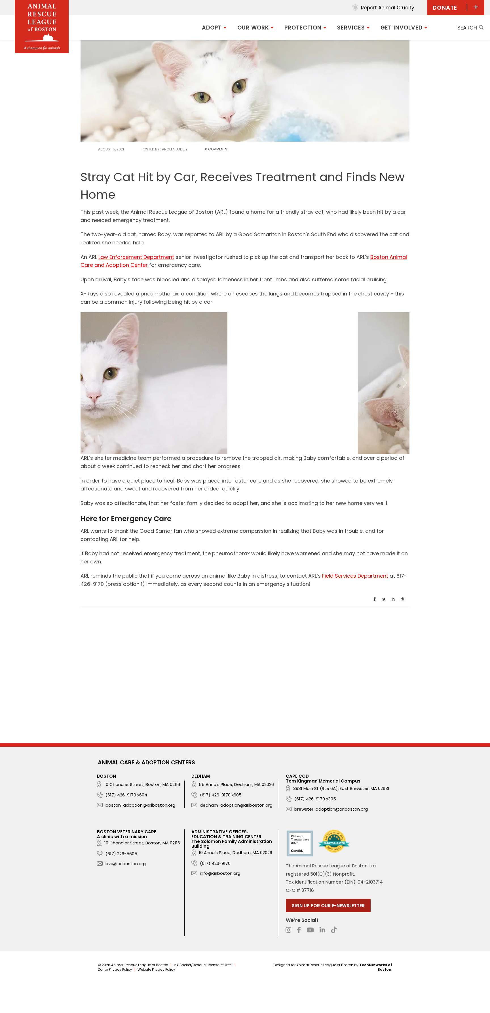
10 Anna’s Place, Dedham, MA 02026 (235, 852)
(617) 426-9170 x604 (126, 795)
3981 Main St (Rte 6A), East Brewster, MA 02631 (341, 788)
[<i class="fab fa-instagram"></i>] (288, 930)
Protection (303, 28)
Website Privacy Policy (156, 969)
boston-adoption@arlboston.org (140, 805)
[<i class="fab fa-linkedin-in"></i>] (322, 930)
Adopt (212, 28)
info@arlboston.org (220, 873)
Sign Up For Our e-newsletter (328, 905)
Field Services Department (355, 575)
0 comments (216, 149)
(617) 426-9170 (215, 863)
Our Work (253, 28)
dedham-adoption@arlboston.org (236, 805)
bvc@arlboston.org (125, 864)
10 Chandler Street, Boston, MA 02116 (142, 784)
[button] (84, 383)
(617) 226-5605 (121, 854)
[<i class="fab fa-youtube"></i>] (310, 930)
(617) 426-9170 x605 (221, 795)
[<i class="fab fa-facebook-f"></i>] (299, 930)
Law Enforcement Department (136, 257)
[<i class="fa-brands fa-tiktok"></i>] (334, 930)
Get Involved (402, 28)
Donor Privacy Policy (115, 969)
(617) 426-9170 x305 (315, 799)
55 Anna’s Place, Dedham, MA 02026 (236, 784)
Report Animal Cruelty (387, 7)
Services (351, 28)
